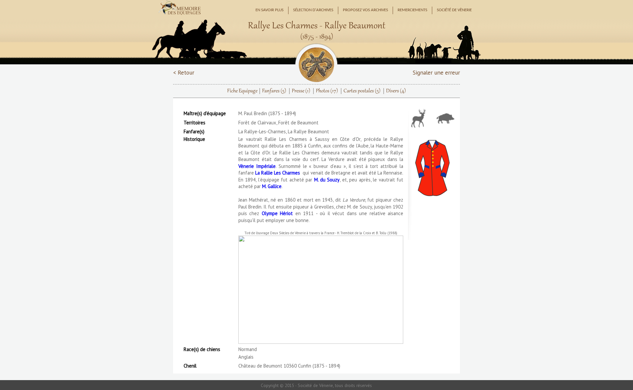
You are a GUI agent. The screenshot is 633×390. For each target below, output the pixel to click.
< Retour (183, 72)
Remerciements (412, 10)
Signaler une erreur (436, 72)
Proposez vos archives (365, 10)
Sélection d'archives (313, 10)
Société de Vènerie (454, 10)
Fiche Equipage (242, 91)
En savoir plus (270, 10)
